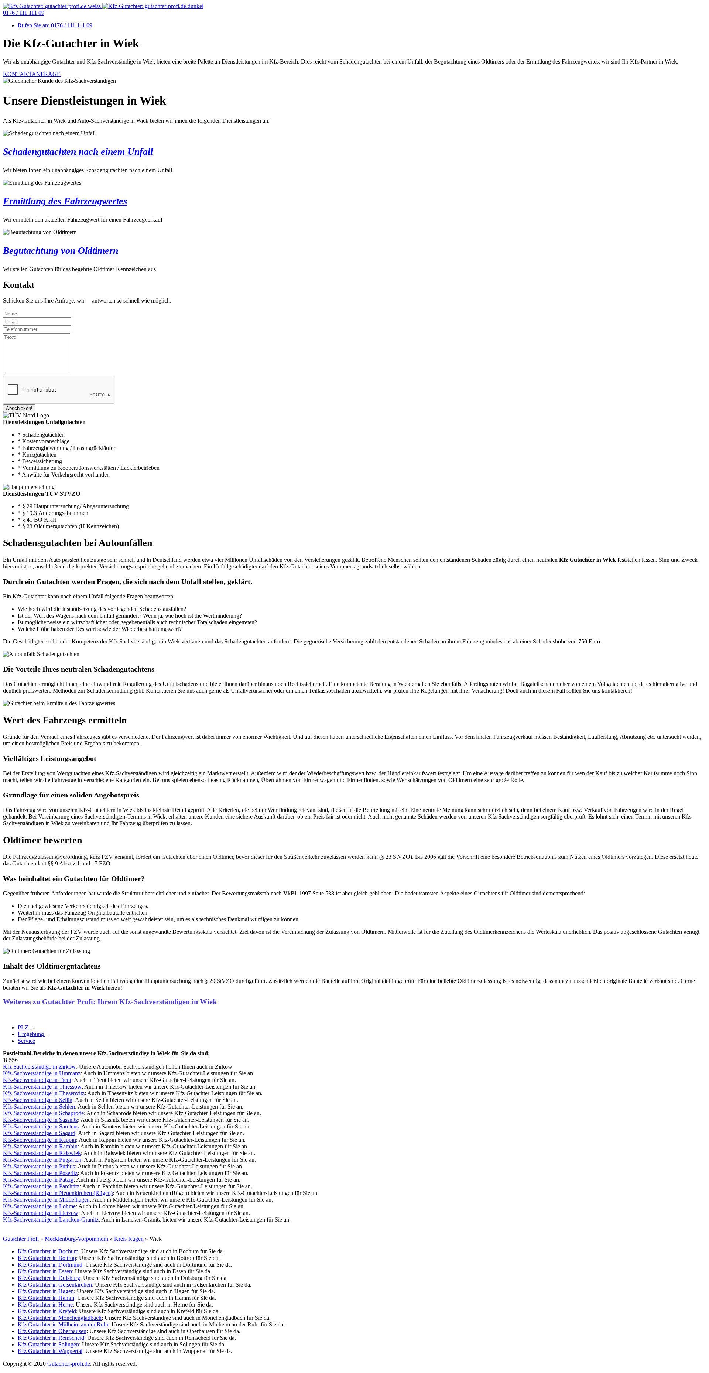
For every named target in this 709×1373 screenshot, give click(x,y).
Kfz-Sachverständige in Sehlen (39, 1106)
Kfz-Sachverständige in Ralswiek (42, 1153)
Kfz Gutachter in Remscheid (51, 1338)
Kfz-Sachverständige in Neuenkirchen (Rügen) (58, 1193)
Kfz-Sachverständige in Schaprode (43, 1113)
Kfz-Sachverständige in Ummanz (42, 1073)
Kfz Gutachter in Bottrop (47, 1258)
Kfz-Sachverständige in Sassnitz (40, 1120)
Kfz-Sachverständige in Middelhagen (46, 1199)
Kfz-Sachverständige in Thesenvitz (44, 1093)
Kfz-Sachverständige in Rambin (40, 1146)
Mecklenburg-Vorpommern (76, 1239)
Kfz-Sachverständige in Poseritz (40, 1173)
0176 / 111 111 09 (23, 13)
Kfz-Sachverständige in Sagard (39, 1133)
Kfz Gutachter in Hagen (46, 1291)
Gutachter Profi (21, 1239)
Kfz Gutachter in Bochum (48, 1251)
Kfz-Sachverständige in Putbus (39, 1166)
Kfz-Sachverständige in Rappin (39, 1140)
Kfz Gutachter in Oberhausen (52, 1331)
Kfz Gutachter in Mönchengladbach (60, 1318)
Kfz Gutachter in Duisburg (49, 1278)
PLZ (24, 1027)
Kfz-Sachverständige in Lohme (39, 1206)
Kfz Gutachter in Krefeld (47, 1311)
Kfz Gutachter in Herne (45, 1304)
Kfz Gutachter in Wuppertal (50, 1351)
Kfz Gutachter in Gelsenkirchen (55, 1284)
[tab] (24, 1027)
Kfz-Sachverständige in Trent (37, 1080)
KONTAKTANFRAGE (32, 74)
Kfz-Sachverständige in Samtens (41, 1126)
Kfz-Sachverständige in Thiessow (42, 1086)
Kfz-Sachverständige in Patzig (38, 1179)
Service (26, 1041)
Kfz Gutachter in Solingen (48, 1344)
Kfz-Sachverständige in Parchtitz (41, 1186)
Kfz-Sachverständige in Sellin (37, 1100)
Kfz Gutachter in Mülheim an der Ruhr (63, 1324)
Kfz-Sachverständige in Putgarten (42, 1160)
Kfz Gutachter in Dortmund (50, 1264)
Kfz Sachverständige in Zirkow (39, 1066)
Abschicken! (19, 408)
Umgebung (31, 1034)
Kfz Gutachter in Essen (45, 1271)
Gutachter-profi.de (68, 1363)
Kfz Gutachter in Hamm (46, 1298)
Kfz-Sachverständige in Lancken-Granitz (51, 1219)
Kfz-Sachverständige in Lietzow (40, 1213)
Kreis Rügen (129, 1239)
